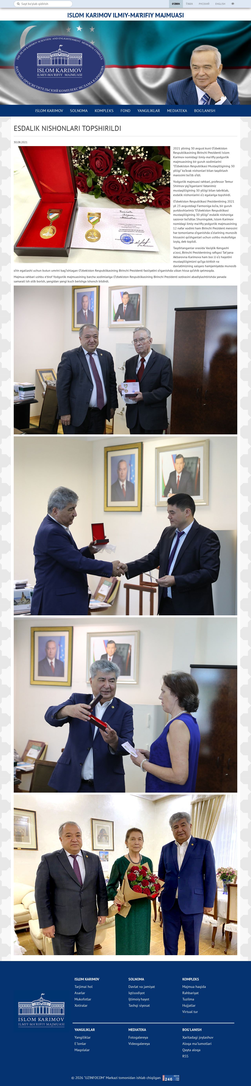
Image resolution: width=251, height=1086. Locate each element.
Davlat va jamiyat (141, 986)
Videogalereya (139, 1043)
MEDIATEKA (177, 110)
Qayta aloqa (191, 1050)
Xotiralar (81, 1005)
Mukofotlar (83, 999)
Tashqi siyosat (139, 1005)
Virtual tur (190, 1011)
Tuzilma (188, 999)
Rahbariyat (190, 993)
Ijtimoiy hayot (138, 999)
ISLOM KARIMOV (49, 110)
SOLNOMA (79, 110)
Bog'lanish (204, 110)
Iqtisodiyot (136, 993)
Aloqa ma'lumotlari (197, 1043)
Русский (204, 3)
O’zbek (176, 3)
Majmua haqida (194, 986)
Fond (125, 110)
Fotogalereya (138, 1037)
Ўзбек (189, 3)
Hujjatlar (189, 1005)
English (220, 3)
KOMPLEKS (104, 110)
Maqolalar (82, 1050)
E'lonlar (80, 1043)
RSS (185, 1056)
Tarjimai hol (84, 986)
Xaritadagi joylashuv (197, 1037)
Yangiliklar (148, 110)
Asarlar (80, 993)
